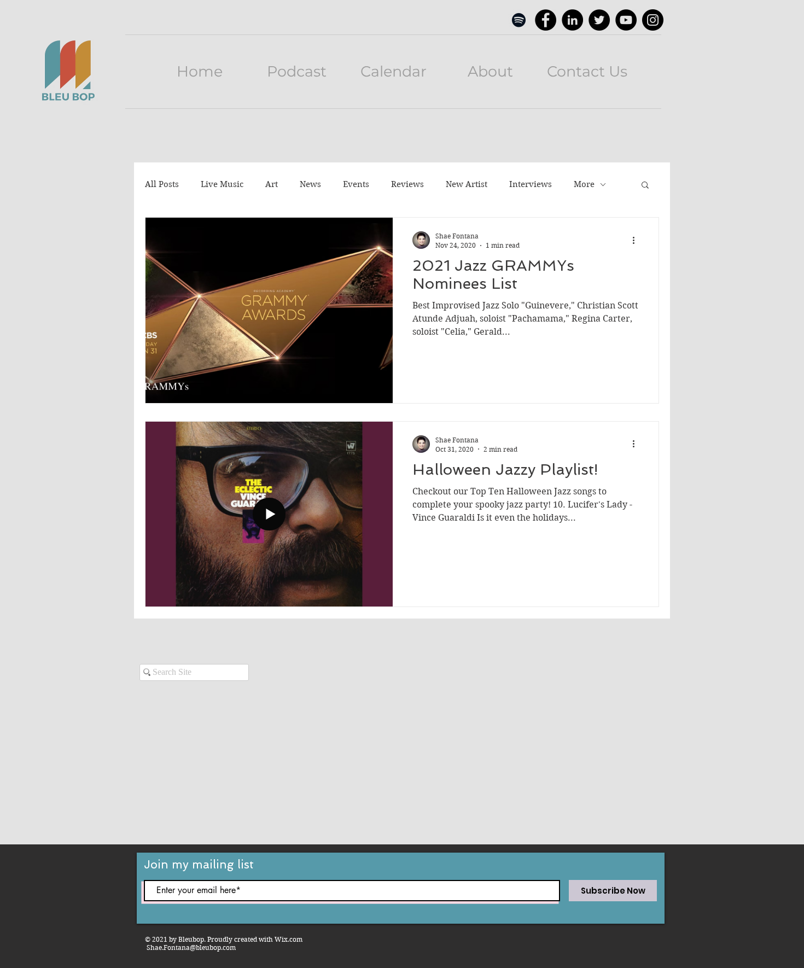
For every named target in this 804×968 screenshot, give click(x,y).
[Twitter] (599, 20)
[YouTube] (626, 20)
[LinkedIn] (572, 20)
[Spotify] (518, 20)
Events (356, 184)
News (310, 184)
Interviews (530, 184)
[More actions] (637, 240)
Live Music (222, 184)
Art (271, 184)
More (584, 184)
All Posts (162, 184)
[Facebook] (545, 20)
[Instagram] (652, 20)
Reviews (407, 184)
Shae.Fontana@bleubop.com (191, 947)
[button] (645, 185)
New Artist (466, 184)
